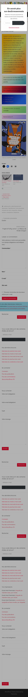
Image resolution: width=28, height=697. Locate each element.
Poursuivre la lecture (14, 27)
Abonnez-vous (18, 23)
